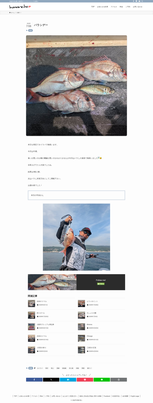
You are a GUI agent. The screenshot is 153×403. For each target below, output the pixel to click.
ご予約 (47, 396)
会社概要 (125, 396)
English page (135, 396)
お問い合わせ (56, 396)
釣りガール (41, 313)
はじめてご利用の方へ (70, 396)
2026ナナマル (42, 301)
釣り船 (71, 368)
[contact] (139, 1)
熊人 (52, 368)
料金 (41, 396)
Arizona (89, 324)
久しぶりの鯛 (91, 313)
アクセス (35, 396)
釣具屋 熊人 (116, 396)
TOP (15, 396)
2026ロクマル (42, 336)
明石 (46, 368)
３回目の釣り (41, 347)
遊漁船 (64, 368)
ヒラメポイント (92, 301)
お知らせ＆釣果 (24, 396)
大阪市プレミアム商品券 (45, 324)
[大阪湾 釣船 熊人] (20, 6)
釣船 (77, 368)
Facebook (107, 396)
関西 (83, 368)
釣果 (30, 30)
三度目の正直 (91, 347)
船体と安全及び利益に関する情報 (90, 396)
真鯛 (58, 368)
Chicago (90, 336)
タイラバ (40, 368)
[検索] (142, 1)
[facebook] (133, 1)
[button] (34, 380)
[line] (136, 1)
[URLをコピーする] (118, 380)
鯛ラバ (89, 368)
